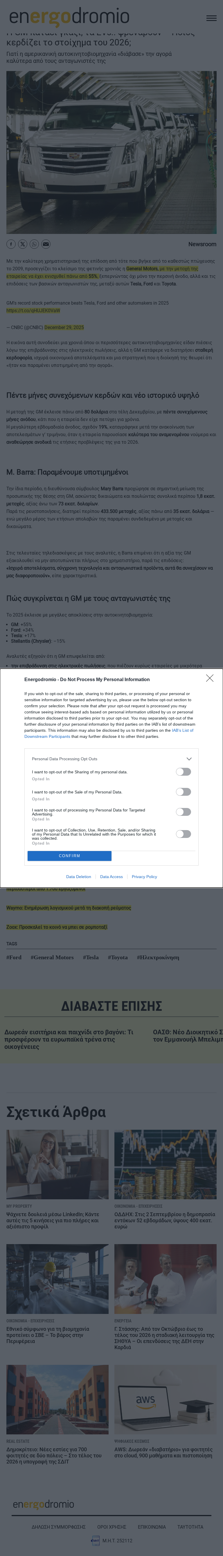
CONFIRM (69, 856)
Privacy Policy (144, 876)
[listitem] (111, 759)
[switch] (183, 772)
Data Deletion (78, 876)
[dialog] (111, 778)
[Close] (211, 679)
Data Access (111, 876)
